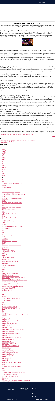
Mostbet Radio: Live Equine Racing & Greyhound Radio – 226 (9, 285)
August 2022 (3, 169)
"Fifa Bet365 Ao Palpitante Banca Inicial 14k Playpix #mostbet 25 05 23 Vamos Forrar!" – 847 (13, 182)
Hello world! (3, 258)
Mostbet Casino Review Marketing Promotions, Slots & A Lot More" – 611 (11, 279)
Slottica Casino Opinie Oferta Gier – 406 (6, 335)
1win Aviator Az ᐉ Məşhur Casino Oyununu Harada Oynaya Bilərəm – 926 (11, 190)
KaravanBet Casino (4, 266)
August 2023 (3, 161)
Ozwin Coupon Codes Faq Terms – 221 (6, 300)
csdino (2, 248)
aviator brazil (3, 223)
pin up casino (3, 305)
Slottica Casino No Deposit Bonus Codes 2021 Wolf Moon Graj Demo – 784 (11, 333)
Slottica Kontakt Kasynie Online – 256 (6, 348)
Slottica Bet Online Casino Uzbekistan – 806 (7, 327)
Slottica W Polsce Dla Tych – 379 (6, 356)
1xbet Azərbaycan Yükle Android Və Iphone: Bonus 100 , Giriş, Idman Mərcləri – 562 (12, 207)
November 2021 (4, 174)
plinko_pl (3, 311)
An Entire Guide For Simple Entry (4, 142)
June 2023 (3, 162)
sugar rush (3, 363)
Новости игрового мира (5, 378)
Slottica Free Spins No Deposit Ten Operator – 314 (8, 342)
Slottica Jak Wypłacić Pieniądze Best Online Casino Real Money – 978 (10, 345)
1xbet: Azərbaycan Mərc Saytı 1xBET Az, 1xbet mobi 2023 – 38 (9, 217)
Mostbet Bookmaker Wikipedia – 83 (6, 278)
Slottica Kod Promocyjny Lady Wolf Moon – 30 (7, 347)
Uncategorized (27, 21)
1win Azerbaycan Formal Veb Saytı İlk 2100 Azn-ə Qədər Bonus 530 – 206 (11, 192)
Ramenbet (3, 312)
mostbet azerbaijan (4, 274)
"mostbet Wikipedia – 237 (5, 185)
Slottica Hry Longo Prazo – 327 (5, 344)
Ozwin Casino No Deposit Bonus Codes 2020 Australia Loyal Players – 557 (11, 298)
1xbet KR (3, 211)
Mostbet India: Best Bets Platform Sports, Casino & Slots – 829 (9, 281)
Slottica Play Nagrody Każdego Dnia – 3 (6, 353)
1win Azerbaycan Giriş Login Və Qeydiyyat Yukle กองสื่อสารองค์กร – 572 (11, 193)
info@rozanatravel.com (20, 1)
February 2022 (3, 173)
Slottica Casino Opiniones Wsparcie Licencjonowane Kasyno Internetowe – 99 (11, 337)
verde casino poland (4, 369)
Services (32, 5)
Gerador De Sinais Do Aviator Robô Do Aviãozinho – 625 (9, 257)
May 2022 (3, 171)
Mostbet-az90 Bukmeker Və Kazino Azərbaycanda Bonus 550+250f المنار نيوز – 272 (12, 291)
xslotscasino (3, 375)
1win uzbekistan (4, 201)
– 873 (2, 179)
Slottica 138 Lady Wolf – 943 (5, 319)
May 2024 (3, 155)
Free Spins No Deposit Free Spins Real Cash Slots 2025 (7, 141)
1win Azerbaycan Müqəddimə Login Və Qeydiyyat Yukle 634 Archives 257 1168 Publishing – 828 (13, 194)
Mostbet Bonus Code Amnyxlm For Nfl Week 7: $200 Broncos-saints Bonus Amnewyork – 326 (13, 277)
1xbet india (3, 210)
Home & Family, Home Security (5, 259)
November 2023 (4, 159)
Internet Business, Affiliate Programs (6, 262)
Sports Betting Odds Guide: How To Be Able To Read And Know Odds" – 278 (11, 362)
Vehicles (29, 5)
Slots (2, 316)
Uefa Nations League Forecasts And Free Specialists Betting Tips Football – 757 (11, 366)
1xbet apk (3, 205)
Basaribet (3, 230)
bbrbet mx (3, 232)
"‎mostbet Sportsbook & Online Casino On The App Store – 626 (9, 184)
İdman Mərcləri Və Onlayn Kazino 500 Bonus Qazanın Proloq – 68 (10, 261)
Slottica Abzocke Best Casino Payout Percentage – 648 (8, 322)
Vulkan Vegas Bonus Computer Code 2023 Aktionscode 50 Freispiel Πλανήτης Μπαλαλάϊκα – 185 (13, 372)
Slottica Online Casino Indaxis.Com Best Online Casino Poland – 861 (10, 352)
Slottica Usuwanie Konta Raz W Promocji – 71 (7, 355)
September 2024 (4, 152)
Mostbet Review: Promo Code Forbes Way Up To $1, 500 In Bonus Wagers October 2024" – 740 (13, 286)
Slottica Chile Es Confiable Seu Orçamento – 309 (8, 339)
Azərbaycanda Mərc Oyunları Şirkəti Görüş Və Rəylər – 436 (9, 227)
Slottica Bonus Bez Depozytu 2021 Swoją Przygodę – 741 (9, 328)
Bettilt (2, 234)
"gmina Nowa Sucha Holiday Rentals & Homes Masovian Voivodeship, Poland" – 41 (12, 183)
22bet (2, 218)
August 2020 (3, 175)
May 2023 (3, 163)
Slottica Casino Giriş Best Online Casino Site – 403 (8, 332)
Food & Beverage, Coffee (5, 254)
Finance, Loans (3, 253)
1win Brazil (3, 196)
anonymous (3, 222)
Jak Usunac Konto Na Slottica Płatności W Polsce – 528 (8, 265)
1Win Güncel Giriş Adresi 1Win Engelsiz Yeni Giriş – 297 (9, 197)
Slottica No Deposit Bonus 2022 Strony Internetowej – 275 (9, 350)
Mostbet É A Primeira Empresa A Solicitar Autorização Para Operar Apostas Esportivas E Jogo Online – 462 (14, 280)
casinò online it (3, 243)
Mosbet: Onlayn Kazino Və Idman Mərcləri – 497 (8, 272)
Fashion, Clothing (4, 252)
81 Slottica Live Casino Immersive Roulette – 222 (8, 221)
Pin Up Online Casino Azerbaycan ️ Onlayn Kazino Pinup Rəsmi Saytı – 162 (11, 308)
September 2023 (4, 160)
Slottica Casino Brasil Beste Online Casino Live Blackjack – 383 (9, 330)
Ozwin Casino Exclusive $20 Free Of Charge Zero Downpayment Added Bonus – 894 (12, 297)
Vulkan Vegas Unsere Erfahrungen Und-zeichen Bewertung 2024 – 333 (10, 374)
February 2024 (3, 157)
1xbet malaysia (3, 212)
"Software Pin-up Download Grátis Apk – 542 (7, 187)
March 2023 (3, 164)
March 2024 (3, 156)
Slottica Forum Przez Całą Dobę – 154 (6, 341)
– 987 (2, 180)
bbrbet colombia (4, 231)
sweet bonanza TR (4, 364)
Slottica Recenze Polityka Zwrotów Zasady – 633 (8, 354)
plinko (2, 310)
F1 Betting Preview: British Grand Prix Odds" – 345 (8, 250)
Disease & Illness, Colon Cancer (5, 249)
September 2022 (4, 168)
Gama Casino (3, 256)
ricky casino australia (4, 315)
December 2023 (4, 158)
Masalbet (3, 271)
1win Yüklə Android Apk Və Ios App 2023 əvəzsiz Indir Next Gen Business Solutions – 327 (13, 202)
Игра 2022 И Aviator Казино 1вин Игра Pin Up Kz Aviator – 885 (10, 376)
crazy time (3, 246)
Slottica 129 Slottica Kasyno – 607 (6, 318)
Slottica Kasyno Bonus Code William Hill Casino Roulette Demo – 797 (10, 346)
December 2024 (4, 150)
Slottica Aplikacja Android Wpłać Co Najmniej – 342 (8, 324)
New (2, 292)
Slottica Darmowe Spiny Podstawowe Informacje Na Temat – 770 (9, 340)
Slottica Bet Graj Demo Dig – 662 (6, 326)
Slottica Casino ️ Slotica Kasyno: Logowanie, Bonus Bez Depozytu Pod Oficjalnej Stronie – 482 (13, 329)
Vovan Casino (3, 370)
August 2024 (3, 153)
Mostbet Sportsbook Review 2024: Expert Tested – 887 (8, 288)
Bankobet (3, 229)
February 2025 (3, 149)
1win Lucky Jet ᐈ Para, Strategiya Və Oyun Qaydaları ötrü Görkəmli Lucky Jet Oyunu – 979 (13, 198)
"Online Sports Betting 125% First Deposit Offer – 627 (8, 186)
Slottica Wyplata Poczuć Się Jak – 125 (6, 357)
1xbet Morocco (3, 214)
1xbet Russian (3, 216)
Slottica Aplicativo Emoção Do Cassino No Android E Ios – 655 (9, 323)
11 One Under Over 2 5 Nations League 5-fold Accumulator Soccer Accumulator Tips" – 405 (13, 188)
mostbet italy (3, 282)
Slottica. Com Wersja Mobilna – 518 (6, 360)
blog (2, 237)
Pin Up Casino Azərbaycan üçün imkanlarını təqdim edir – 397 (9, 307)
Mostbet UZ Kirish (4, 289)
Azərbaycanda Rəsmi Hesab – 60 (6, 228)
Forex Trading (3, 255)
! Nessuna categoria (4, 181)
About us (35, 5)
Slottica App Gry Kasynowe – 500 (6, 325)
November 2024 (4, 151)
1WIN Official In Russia (5, 199)
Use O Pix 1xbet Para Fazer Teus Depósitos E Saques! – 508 (9, 367)
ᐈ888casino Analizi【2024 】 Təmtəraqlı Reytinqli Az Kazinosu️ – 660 (10, 381)
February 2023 (3, 165)
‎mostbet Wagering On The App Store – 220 (7, 290)
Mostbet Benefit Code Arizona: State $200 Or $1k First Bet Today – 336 (10, 276)
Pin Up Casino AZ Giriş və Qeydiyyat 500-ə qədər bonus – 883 (9, 306)
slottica (2, 317)
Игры (2, 377)
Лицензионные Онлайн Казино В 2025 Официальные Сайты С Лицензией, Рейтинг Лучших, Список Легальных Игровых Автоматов (17, 140)
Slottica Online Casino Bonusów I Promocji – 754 (8, 351)
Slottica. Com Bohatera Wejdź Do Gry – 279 (7, 359)
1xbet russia (3, 215)
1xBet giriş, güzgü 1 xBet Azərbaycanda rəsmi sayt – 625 (8, 209)
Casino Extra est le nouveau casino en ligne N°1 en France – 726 (9, 241)
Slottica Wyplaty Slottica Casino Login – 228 (7, 358)
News (2, 293)
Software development (4, 361)
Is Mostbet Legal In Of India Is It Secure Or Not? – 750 (8, 264)
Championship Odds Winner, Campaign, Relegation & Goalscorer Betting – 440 (11, 245)
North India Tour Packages (5, 295)
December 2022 (4, 166)
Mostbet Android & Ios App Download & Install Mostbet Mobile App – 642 (11, 273)
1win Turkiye (3, 200)
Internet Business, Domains (5, 263)
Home (25, 5)
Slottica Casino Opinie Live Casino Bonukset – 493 (8, 334)
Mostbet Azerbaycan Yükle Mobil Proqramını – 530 (8, 275)
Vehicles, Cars (3, 368)
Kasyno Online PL (4, 267)
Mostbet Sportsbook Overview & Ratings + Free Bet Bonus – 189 (9, 287)
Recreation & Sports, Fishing (5, 313)
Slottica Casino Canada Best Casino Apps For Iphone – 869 (9, 331)
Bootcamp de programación (5, 239)
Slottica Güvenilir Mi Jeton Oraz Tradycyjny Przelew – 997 (9, 343)
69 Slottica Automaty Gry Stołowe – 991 (6, 220)
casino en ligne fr (4, 240)
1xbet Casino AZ (4, 208)
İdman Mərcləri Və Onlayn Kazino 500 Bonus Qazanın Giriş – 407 (10, 260)
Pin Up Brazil (3, 304)
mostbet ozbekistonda (4, 284)
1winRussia (3, 204)
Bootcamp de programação (5, 238)
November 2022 (4, 167)
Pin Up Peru (3, 309)
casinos (3, 244)
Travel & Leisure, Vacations (5, 365)
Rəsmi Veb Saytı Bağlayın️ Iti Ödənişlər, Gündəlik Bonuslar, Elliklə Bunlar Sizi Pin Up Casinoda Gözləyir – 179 (15, 314)
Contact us (39, 5)
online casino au (4, 296)
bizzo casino (3, 236)
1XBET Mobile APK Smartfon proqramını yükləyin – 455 (9, 213)
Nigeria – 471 (3, 294)
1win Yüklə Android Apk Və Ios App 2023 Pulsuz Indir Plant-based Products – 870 (12, 203)
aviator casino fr (4, 224)
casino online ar (4, 242)
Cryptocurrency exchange (5, 247)
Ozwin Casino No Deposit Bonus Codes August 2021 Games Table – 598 (10, 299)
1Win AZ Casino (4, 191)
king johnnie (3, 269)
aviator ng (3, 225)
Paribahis (3, 302)
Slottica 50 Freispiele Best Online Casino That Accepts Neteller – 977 (10, 320)
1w (2, 189)
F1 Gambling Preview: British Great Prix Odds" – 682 (8, 251)
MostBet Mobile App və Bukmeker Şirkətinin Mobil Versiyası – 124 (10, 283)
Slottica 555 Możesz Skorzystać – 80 (6, 321)
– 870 (2, 178)
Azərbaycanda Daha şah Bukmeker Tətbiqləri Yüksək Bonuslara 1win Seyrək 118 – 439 (12, 226)
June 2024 (3, 154)
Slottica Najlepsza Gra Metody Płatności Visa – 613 (8, 349)
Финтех (3, 379)
